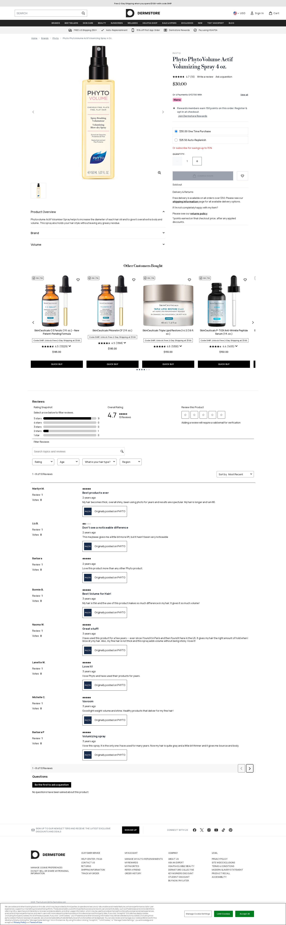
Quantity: (179, 154)
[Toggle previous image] (33, 112)
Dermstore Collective (181, 869)
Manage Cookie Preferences (46, 867)
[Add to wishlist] (242, 175)
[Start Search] (83, 13)
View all (244, 94)
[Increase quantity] (197, 161)
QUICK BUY (57, 364)
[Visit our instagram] (209, 830)
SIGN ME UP (131, 830)
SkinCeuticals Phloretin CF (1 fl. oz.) (112, 330)
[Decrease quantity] (177, 161)
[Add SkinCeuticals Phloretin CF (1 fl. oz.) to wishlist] (133, 279)
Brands (44, 38)
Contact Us (88, 862)
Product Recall (221, 873)
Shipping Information (93, 869)
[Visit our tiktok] (223, 830)
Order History (133, 873)
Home (34, 38)
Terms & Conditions (223, 866)
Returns (86, 866)
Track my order (90, 873)
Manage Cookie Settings (198, 913)
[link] (257, 13)
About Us (173, 858)
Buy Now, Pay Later (178, 880)
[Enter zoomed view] (159, 172)
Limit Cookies (223, 913)
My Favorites (132, 866)
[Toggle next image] (163, 112)
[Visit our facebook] (194, 830)
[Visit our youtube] (216, 830)
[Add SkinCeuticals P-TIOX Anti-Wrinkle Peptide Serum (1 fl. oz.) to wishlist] (245, 279)
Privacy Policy (220, 858)
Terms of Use (36, 922)
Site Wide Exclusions (223, 862)
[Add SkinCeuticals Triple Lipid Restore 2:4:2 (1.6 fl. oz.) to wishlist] (189, 279)
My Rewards (131, 862)
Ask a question (224, 76)
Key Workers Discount (181, 873)
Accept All (245, 913)
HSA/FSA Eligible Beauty (181, 866)
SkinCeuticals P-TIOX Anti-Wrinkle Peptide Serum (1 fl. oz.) (224, 332)
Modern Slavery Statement (227, 869)
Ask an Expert (176, 862)
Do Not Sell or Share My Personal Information (50, 872)
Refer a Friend (133, 869)
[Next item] (253, 322)
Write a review (205, 76)
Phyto (56, 38)
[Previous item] (33, 322)
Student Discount (179, 876)
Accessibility (219, 876)
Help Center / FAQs (91, 858)
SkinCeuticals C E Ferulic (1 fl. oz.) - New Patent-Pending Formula (56, 332)
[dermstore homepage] (143, 13)
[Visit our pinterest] (230, 830)
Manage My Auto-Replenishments (144, 858)
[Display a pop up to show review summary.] (70, 347)
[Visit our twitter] (201, 830)
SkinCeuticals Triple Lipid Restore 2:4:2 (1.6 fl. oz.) (168, 332)
